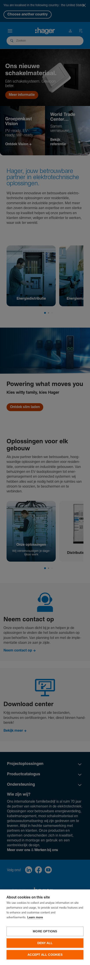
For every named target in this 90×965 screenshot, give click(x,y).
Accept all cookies (45, 954)
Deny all (45, 943)
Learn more (35, 917)
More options (45, 931)
